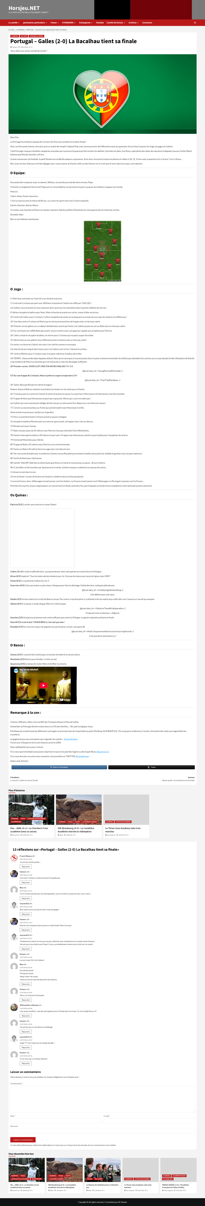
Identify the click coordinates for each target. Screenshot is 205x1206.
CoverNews (110, 1202)
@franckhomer (82, 756)
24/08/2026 (26, 835)
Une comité (98, 1179)
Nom (12, 1116)
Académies (14, 36)
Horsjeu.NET (24, 8)
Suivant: (178, 779)
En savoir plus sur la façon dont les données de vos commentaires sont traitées (84, 1145)
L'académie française (179, 1176)
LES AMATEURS (16, 822)
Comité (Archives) (115, 22)
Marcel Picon (16, 835)
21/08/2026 (97, 1191)
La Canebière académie (90, 822)
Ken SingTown (111, 835)
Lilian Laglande (168, 1191)
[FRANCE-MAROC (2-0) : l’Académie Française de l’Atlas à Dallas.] (178, 1170)
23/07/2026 (121, 835)
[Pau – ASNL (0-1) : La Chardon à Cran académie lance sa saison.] (31, 810)
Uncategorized (167, 1179)
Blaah (61, 835)
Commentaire (16, 1083)
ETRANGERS (68, 22)
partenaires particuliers (34, 22)
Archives (133, 22)
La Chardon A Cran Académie (36, 819)
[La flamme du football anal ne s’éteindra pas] (102, 1170)
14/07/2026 (179, 1191)
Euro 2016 (24, 36)
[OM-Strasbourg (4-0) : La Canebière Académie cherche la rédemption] (79, 810)
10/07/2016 (24, 47)
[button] (195, 23)
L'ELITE (77, 822)
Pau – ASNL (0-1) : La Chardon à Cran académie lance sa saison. (29, 830)
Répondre (26, 866)
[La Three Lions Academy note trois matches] (126, 810)
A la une (89, 1179)
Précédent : (24, 779)
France (54, 22)
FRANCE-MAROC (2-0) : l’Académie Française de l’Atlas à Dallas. (175, 1186)
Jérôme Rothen (71, 739)
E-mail (107, 1116)
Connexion (147, 22)
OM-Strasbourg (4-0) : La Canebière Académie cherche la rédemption (76, 830)
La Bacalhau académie (36, 36)
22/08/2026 (69, 835)
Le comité (13, 22)
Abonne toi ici (102, 751)
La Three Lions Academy (123, 822)
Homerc (14, 47)
